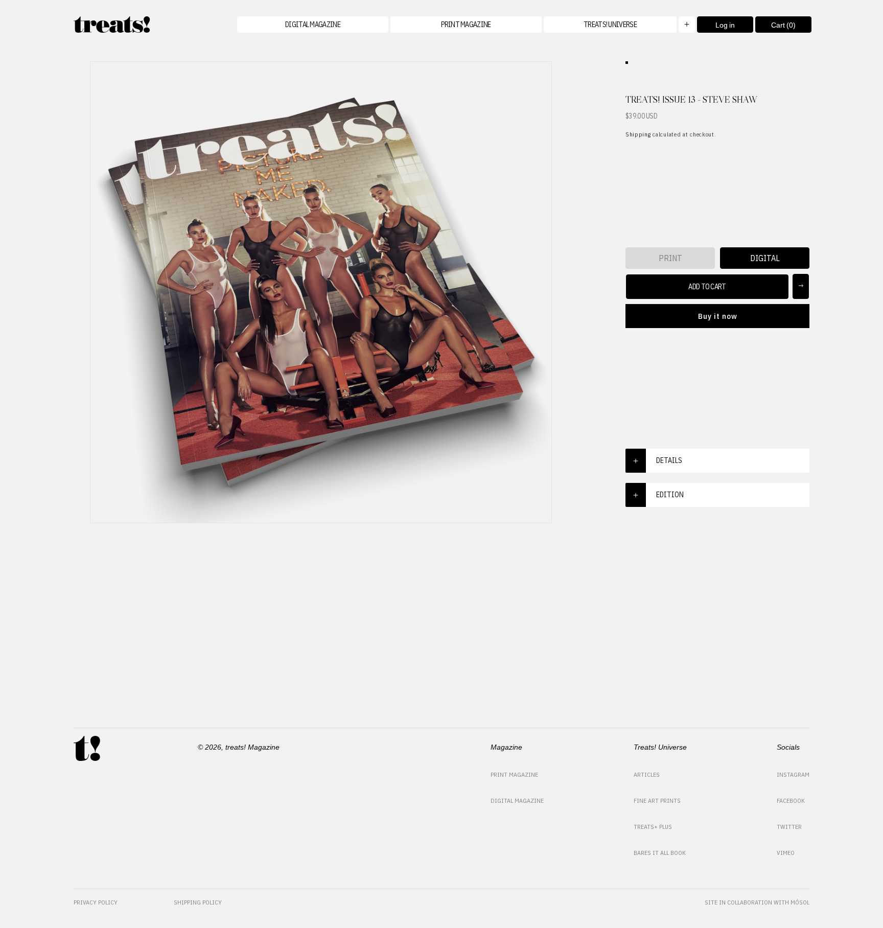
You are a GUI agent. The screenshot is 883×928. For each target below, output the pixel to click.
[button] (619, 24)
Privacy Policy (96, 902)
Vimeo (786, 852)
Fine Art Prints (657, 800)
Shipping (638, 134)
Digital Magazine (517, 800)
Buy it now (717, 316)
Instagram (793, 774)
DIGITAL (765, 258)
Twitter (789, 826)
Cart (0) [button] (776, 27)
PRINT (670, 258)
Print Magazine (514, 774)
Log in (725, 25)
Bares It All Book (660, 852)
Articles (647, 774)
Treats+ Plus (653, 826)
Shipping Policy (198, 902)
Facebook (791, 800)
